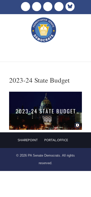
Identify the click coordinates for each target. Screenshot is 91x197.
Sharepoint (28, 140)
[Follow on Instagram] (47, 6)
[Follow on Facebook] (25, 6)
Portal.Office (56, 140)
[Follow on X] (36, 6)
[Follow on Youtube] (58, 6)
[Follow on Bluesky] (70, 6)
